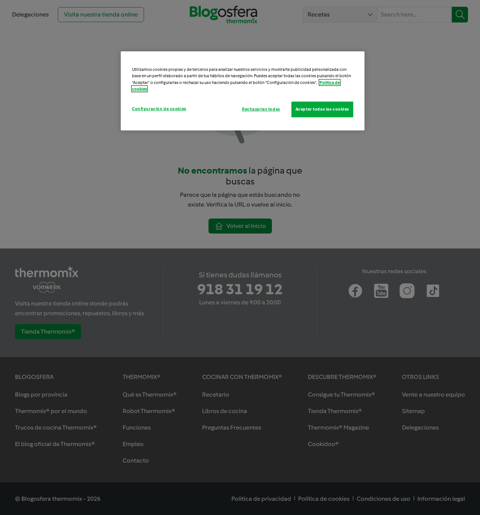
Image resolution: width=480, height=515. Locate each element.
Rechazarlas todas (261, 109)
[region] (242, 90)
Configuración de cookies (159, 108)
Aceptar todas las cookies (322, 109)
